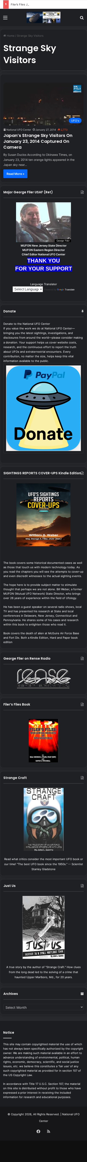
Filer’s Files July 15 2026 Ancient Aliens (37, 4)
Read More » (15, 173)
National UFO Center (19, 129)
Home (10, 35)
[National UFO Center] (43, 17)
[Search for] (82, 19)
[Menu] (5, 19)
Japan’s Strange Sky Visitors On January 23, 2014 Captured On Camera (37, 141)
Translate (70, 289)
